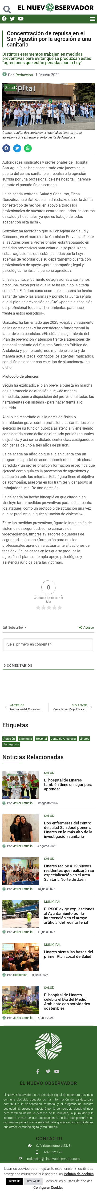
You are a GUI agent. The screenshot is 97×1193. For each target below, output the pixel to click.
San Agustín (11, 744)
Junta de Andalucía (63, 738)
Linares (84, 738)
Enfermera (25, 738)
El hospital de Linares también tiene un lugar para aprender (68, 784)
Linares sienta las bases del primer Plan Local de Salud (68, 954)
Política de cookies (79, 1174)
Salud (10, 87)
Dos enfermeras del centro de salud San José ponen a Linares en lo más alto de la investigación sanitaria (68, 830)
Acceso (88, 627)
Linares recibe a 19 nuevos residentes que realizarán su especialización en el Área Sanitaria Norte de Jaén (69, 872)
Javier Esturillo (22, 803)
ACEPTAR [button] (14, 1181)
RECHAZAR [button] (33, 1181)
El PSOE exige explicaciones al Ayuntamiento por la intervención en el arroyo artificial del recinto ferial (69, 915)
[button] (7, 7)
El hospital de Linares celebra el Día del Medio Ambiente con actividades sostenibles (67, 1001)
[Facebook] (4, 19)
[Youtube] (21, 19)
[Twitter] (12, 19)
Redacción (24, 75)
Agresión (9, 738)
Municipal (52, 902)
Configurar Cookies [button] (48, 1187)
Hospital (41, 738)
